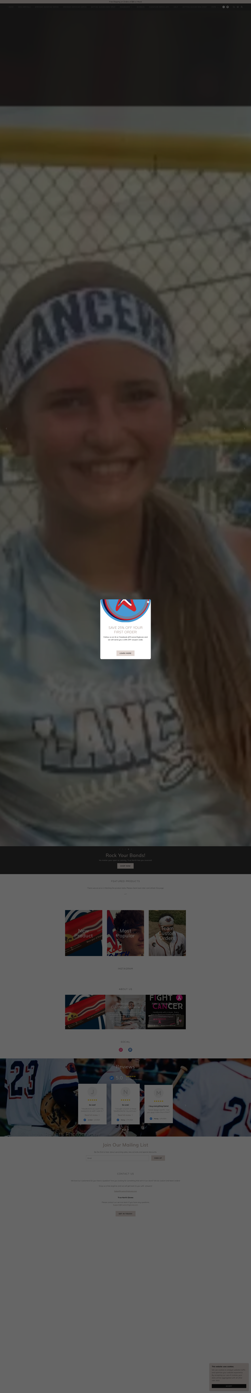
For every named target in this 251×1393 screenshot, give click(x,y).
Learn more (125, 653)
